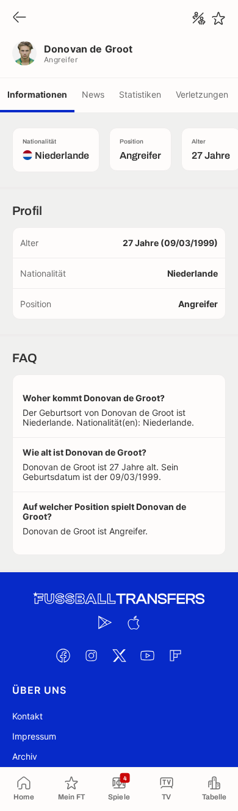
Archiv (24, 756)
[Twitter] (119, 655)
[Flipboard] (175, 655)
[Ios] (133, 622)
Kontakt (27, 716)
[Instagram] (91, 655)
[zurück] (19, 18)
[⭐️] (218, 18)
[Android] (105, 622)
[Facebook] (63, 655)
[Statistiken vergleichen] (199, 18)
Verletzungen (202, 94)
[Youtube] (147, 655)
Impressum (34, 736)
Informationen (37, 94)
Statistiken (140, 94)
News (93, 94)
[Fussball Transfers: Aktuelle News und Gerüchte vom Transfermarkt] (119, 599)
